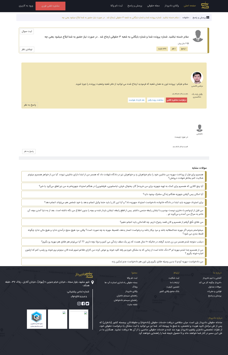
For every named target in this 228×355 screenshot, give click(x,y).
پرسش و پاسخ (135, 6)
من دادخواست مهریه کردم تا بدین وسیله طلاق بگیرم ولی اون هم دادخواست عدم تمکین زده (157, 262)
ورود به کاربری (26, 6)
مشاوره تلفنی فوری (50, 6)
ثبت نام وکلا (116, 6)
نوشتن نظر (27, 49)
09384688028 (79, 297)
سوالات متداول (214, 287)
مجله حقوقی (153, 6)
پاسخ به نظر (30, 105)
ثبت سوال (27, 31)
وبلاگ (134, 287)
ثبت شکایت (174, 278)
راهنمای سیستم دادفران (127, 296)
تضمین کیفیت (172, 287)
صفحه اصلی (190, 6)
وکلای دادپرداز (172, 6)
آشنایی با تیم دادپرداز (212, 278)
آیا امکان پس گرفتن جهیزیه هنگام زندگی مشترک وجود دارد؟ (173, 194)
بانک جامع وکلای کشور (169, 291)
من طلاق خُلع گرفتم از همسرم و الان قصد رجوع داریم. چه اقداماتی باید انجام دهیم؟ (161, 222)
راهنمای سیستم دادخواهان (125, 300)
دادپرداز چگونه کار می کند (210, 282)
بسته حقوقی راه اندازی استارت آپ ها (121, 282)
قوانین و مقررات (214, 291)
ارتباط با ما (174, 282)
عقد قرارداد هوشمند (137, 100)
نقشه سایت (132, 304)
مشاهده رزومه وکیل (155, 100)
